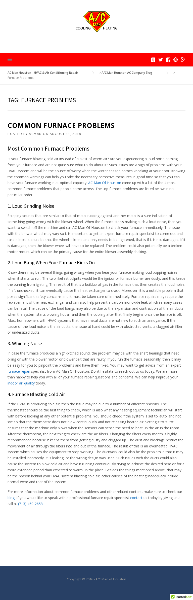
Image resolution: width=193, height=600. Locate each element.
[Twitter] (160, 59)
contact (136, 497)
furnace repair (19, 371)
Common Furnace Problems (61, 125)
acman (35, 133)
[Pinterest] (175, 59)
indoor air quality (21, 383)
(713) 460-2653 (30, 503)
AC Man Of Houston (104, 182)
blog (11, 497)
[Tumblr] (153, 59)
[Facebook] (168, 59)
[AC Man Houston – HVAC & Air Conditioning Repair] (97, 21)
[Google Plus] (183, 59)
